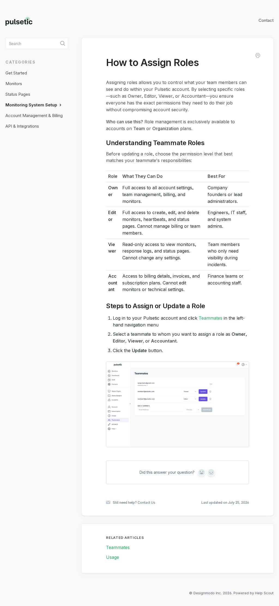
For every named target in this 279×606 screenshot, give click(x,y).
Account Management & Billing (34, 115)
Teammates (210, 318)
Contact (266, 20)
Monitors (13, 83)
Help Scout (264, 593)
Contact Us (146, 502)
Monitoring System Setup (31, 104)
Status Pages (17, 94)
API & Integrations (22, 126)
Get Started (16, 73)
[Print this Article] (257, 56)
